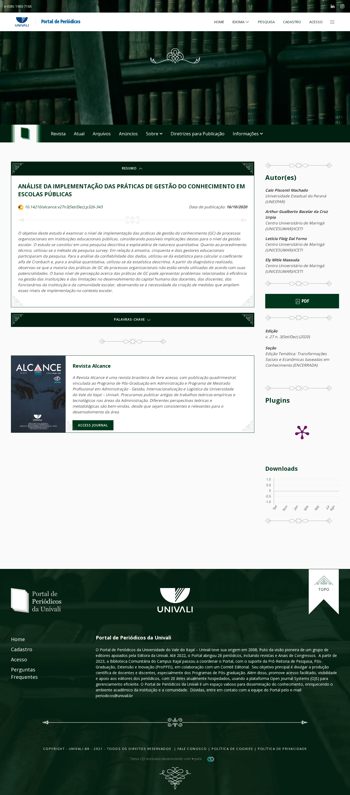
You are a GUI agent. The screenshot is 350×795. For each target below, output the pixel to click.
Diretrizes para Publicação (197, 134)
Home (219, 21)
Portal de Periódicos (60, 22)
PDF (305, 301)
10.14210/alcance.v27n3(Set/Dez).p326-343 (64, 206)
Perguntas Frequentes (18, 673)
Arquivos (102, 134)
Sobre (152, 134)
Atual (79, 134)
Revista (58, 134)
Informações (246, 134)
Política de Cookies (232, 749)
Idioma (238, 21)
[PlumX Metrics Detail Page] (302, 432)
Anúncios (128, 134)
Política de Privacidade (282, 749)
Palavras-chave (130, 319)
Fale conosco (191, 749)
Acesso (316, 21)
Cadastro (292, 21)
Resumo (130, 168)
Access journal (93, 425)
